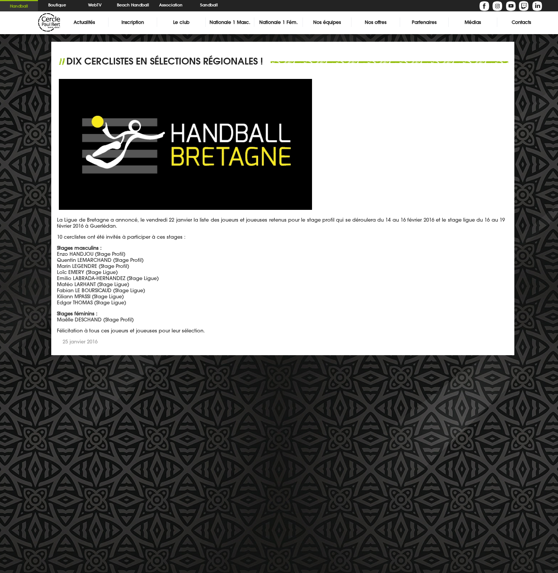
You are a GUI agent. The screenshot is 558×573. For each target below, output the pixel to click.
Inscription (132, 22)
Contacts (521, 22)
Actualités (84, 22)
